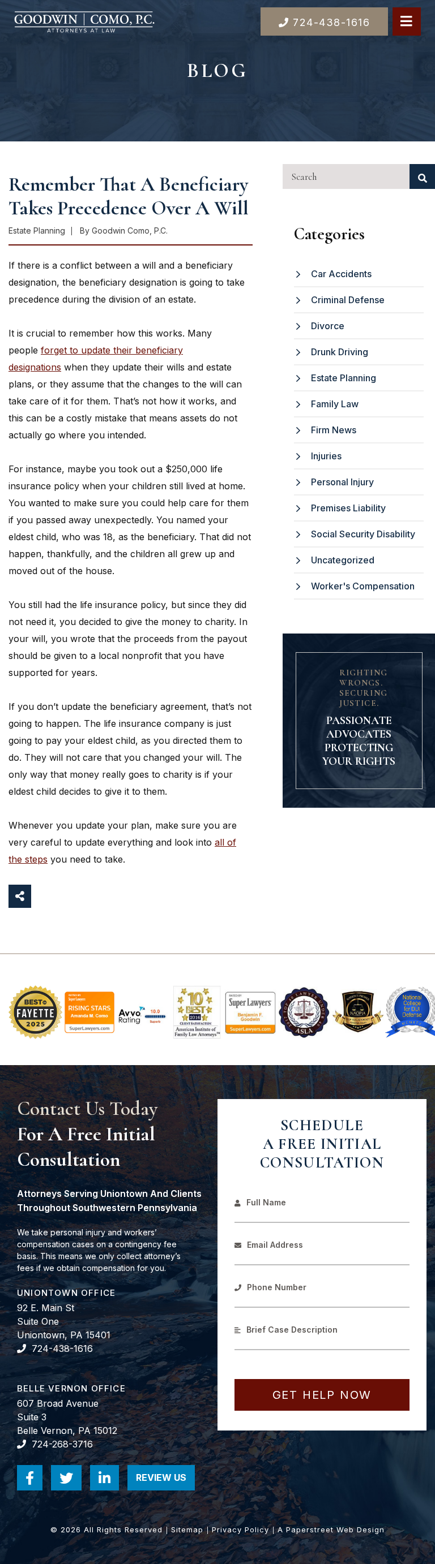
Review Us (165, 1481)
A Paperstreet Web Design (331, 1529)
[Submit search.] (422, 176)
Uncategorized (342, 560)
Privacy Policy (240, 1529)
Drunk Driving (339, 351)
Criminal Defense (348, 299)
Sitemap (187, 1529)
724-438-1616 (62, 1348)
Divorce (327, 325)
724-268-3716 (62, 1444)
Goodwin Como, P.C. (130, 230)
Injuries (326, 456)
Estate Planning (343, 378)
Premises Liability (348, 508)
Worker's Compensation (363, 586)
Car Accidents (341, 273)
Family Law (335, 404)
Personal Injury (342, 482)
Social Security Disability (363, 534)
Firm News (333, 430)
